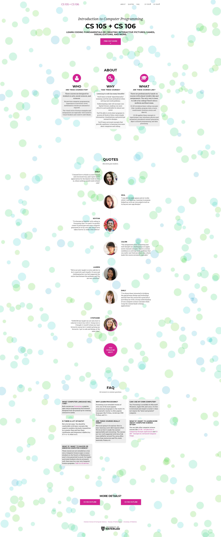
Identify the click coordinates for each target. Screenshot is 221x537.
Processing (78, 406)
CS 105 (147, 4)
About (123, 4)
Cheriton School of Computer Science (95, 522)
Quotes (131, 4)
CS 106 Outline (131, 502)
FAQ (137, 4)
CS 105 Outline (90, 502)
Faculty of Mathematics (115, 522)
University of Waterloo (130, 522)
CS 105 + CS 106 (70, 4)
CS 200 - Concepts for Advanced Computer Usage (143, 434)
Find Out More (110, 41)
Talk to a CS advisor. (82, 463)
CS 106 (155, 4)
